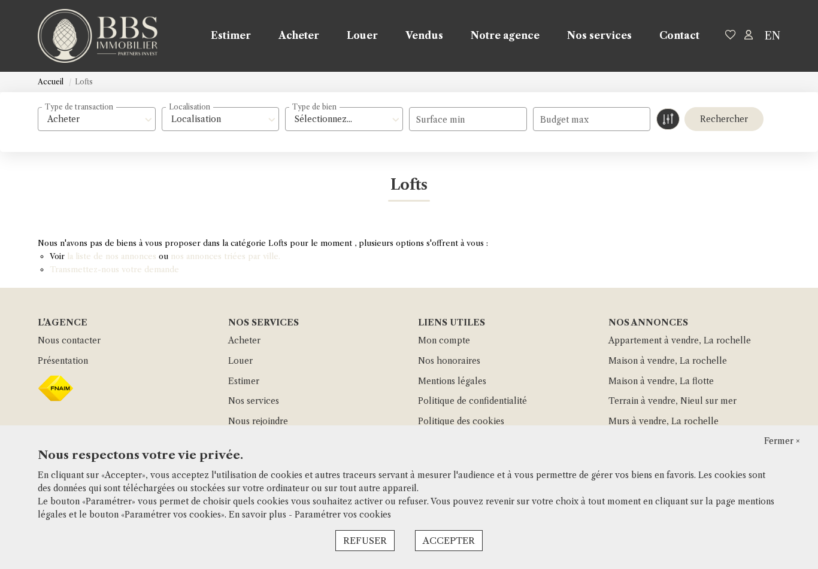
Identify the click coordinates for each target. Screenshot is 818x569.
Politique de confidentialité (472, 400)
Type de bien (314, 106)
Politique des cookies (461, 421)
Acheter (298, 35)
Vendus (424, 35)
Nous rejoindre (258, 421)
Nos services (599, 35)
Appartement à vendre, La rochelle (679, 340)
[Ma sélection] (730, 36)
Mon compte (444, 340)
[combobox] (96, 119)
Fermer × (782, 441)
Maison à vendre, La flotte (661, 381)
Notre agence (505, 35)
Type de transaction (79, 106)
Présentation (63, 360)
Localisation (189, 106)
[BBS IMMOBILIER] (97, 36)
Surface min (440, 119)
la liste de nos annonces (111, 256)
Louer (362, 35)
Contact (679, 35)
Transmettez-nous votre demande (114, 269)
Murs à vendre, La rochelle (663, 421)
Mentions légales (452, 381)
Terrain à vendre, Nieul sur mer (672, 400)
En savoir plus (259, 514)
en (772, 35)
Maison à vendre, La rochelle (667, 360)
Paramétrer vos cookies (343, 514)
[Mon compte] (748, 36)
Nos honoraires (449, 360)
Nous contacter (69, 340)
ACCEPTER (449, 540)
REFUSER (365, 540)
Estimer (231, 35)
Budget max (564, 119)
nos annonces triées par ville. (225, 256)
